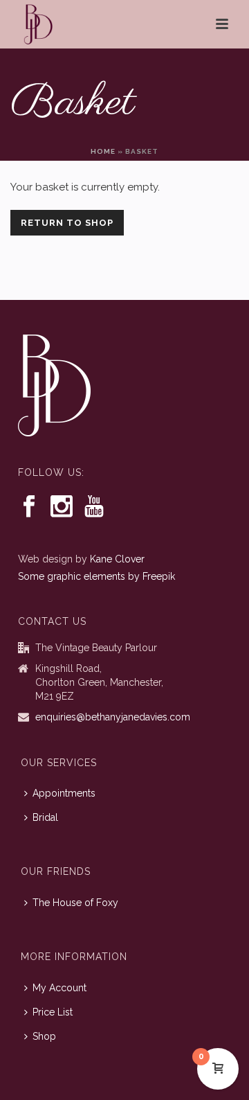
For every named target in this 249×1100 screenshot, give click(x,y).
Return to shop (67, 223)
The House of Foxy (75, 902)
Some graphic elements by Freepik (96, 576)
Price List (53, 1012)
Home (103, 151)
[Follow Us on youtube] (94, 507)
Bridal (45, 817)
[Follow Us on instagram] (61, 507)
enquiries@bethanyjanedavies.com (112, 716)
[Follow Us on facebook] (29, 507)
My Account (59, 987)
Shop (44, 1036)
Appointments (64, 793)
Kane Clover (117, 559)
